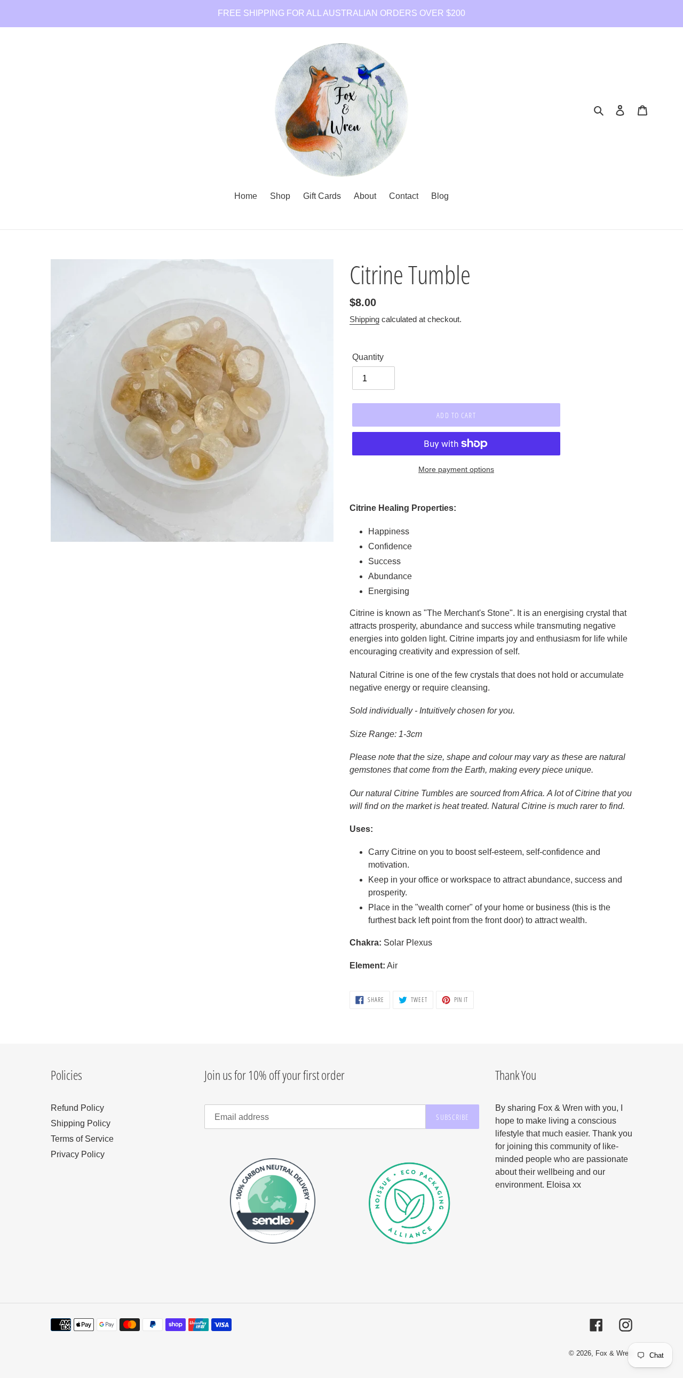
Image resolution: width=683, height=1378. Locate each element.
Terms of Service (82, 1138)
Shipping (364, 319)
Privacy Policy (78, 1154)
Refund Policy (77, 1107)
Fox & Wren (613, 1353)
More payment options (456, 469)
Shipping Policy (80, 1123)
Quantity (368, 357)
